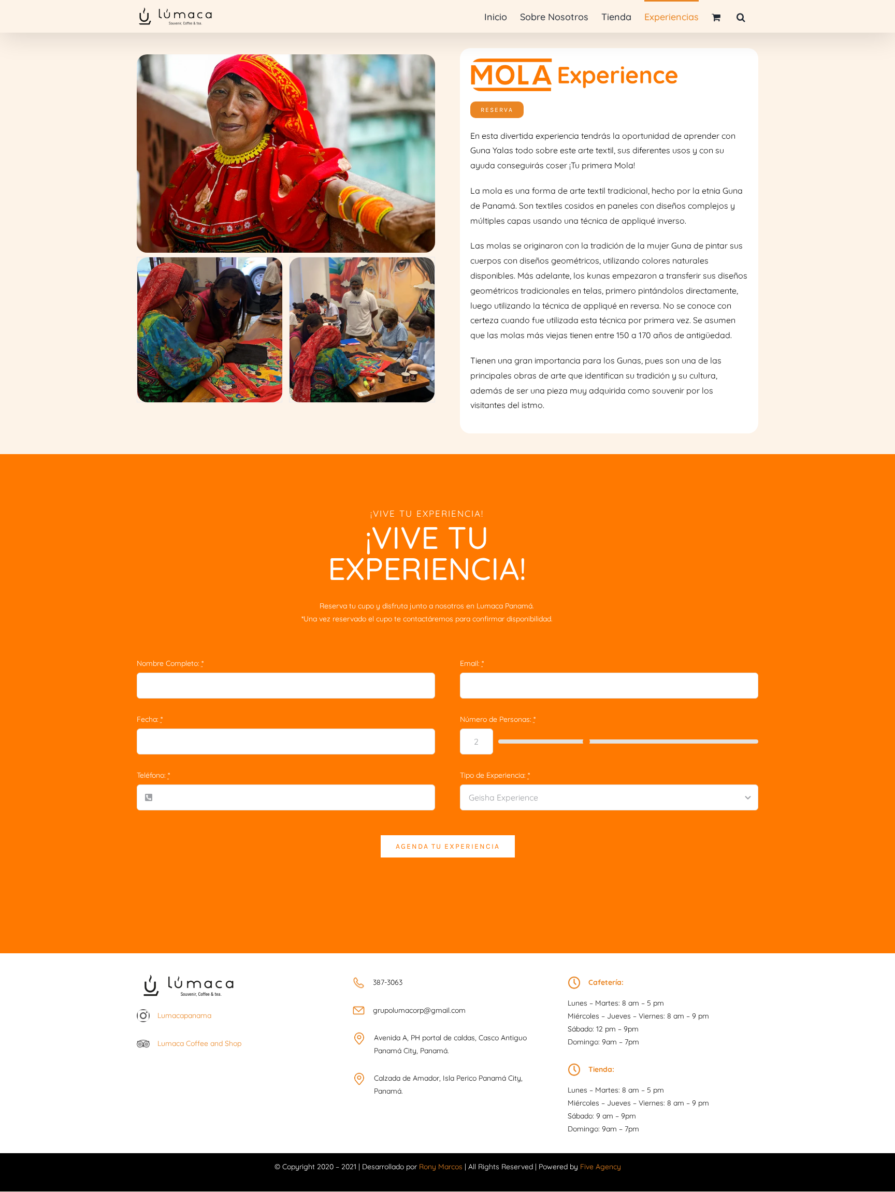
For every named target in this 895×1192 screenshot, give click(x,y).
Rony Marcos (441, 1166)
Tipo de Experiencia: (495, 775)
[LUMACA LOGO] (188, 972)
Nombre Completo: (170, 663)
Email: (472, 663)
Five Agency (600, 1166)
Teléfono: (153, 775)
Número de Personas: (498, 719)
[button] (741, 16)
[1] (209, 262)
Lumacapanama (184, 1015)
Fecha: (150, 719)
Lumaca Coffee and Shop (199, 1043)
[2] (362, 262)
